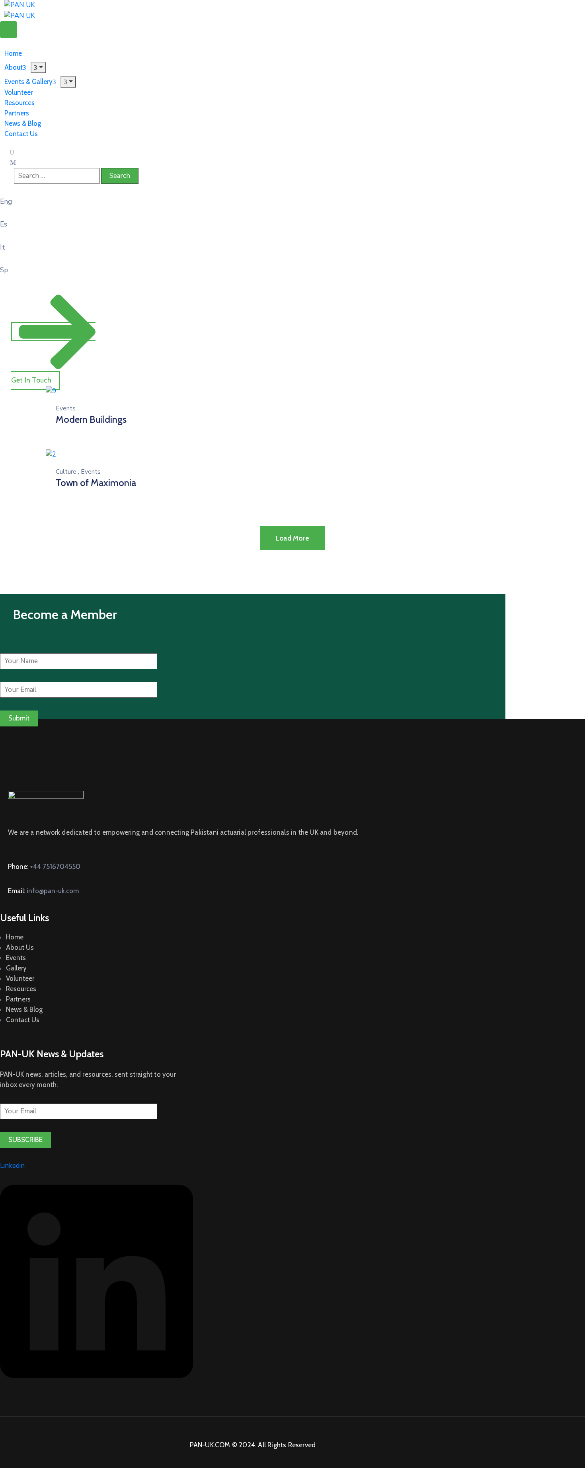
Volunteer (20, 978)
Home (14, 937)
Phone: (44, 867)
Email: (43, 891)
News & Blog (24, 1009)
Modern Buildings (91, 419)
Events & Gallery (28, 82)
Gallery (16, 968)
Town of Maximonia (96, 482)
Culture (66, 471)
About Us (20, 947)
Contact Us (21, 134)
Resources (21, 989)
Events (66, 408)
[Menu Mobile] (8, 29)
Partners (18, 999)
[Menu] (68, 82)
